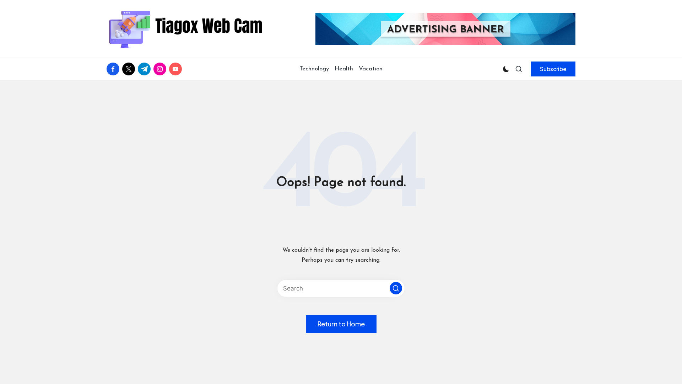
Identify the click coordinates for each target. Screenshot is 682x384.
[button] (553, 69)
